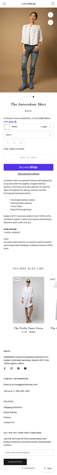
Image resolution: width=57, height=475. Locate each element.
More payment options (28, 174)
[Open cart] (53, 3)
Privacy (7, 417)
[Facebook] (5, 368)
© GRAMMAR (28, 468)
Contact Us (9, 422)
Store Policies (10, 412)
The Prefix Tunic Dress (28, 328)
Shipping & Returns (13, 407)
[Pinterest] (18, 368)
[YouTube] (25, 368)
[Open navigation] (4, 4)
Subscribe (15, 462)
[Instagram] (11, 368)
